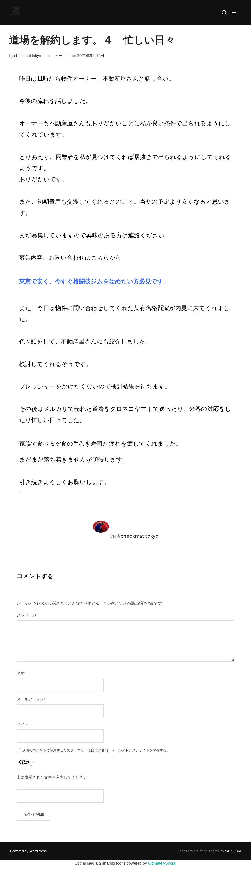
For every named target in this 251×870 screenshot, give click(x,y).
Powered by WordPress (28, 851)
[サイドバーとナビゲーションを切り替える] (236, 12)
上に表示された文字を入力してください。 (54, 777)
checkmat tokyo (27, 56)
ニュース (58, 56)
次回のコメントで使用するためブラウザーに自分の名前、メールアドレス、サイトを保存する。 (96, 750)
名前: (21, 673)
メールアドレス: (31, 699)
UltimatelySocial (162, 863)
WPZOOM (233, 851)
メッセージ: (27, 615)
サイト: (23, 724)
